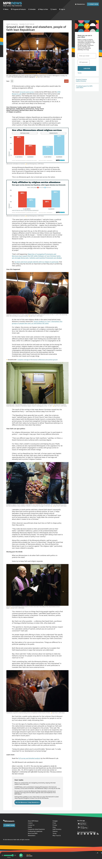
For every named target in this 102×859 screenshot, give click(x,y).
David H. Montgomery (12, 24)
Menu (6, 9)
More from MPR (32, 833)
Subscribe (87, 68)
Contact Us (31, 825)
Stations (55, 831)
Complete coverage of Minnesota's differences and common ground (37, 360)
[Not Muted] (2, 855)
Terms (79, 73)
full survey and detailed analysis (29, 758)
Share (66, 81)
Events (30, 827)
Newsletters (31, 835)
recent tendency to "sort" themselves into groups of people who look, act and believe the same (37, 322)
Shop (54, 827)
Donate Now (93, 4)
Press (54, 823)
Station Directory (81, 81)
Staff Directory (57, 829)
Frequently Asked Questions (36, 829)
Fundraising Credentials (35, 831)
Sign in (63, 9)
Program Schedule (81, 79)
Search (54, 9)
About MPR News (33, 821)
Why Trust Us (57, 835)
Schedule (33, 9)
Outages (55, 821)
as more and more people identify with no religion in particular (36, 262)
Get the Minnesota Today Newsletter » (27, 802)
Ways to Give (44, 9)
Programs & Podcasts (19, 9)
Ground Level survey (27, 92)
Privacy (55, 825)
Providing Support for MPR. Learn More (84, 86)
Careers (30, 823)
